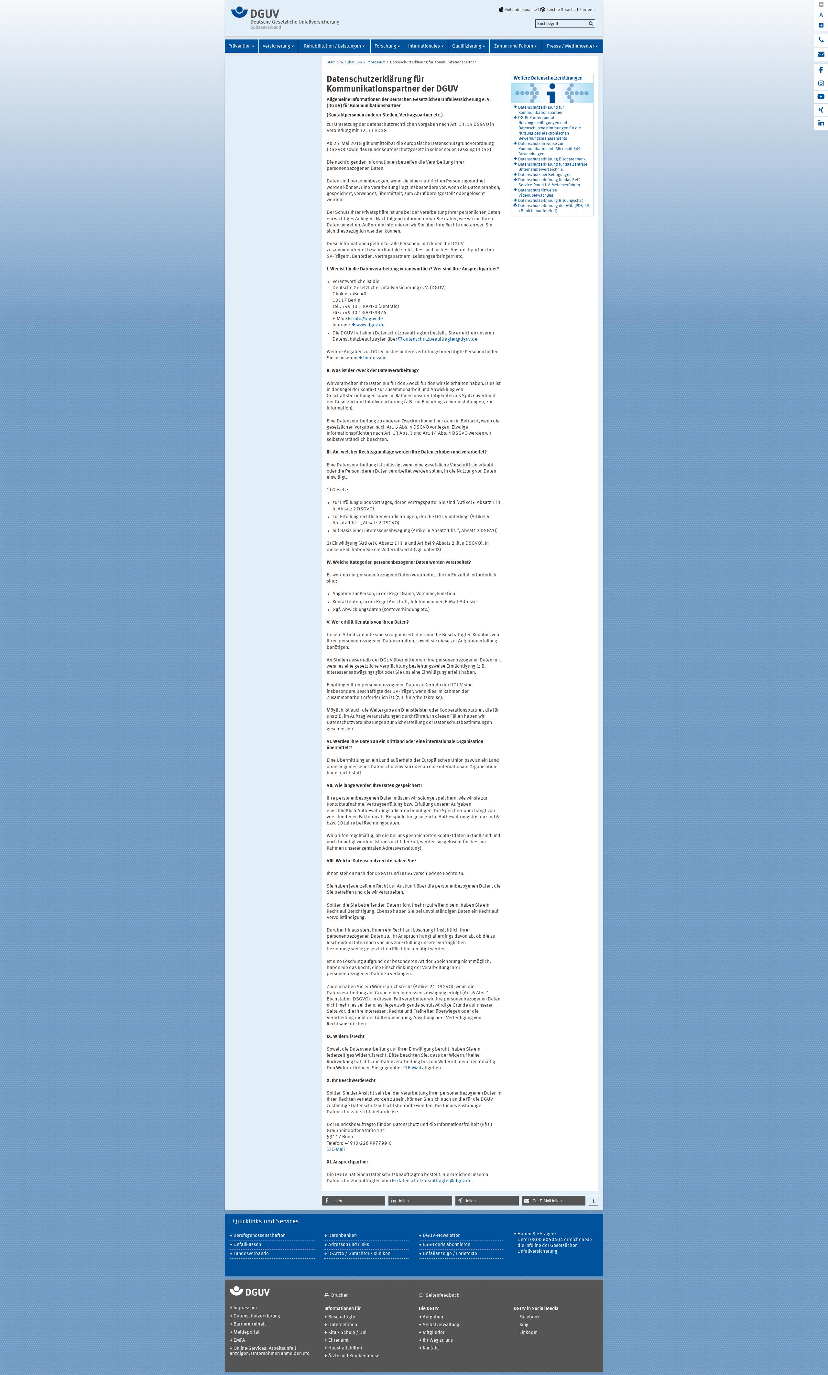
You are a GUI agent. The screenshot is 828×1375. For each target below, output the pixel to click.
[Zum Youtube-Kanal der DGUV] (821, 97)
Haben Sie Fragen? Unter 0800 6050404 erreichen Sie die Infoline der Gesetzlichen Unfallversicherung (555, 1243)
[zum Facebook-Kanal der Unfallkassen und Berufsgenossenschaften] (821, 70)
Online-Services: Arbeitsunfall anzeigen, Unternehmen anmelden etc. (270, 1351)
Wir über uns (351, 62)
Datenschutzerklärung (257, 1316)
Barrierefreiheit (250, 1324)
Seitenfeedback (442, 1295)
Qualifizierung (466, 46)
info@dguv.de (368, 319)
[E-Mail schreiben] (821, 54)
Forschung (385, 46)
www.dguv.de (370, 325)
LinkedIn (528, 1332)
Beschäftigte (341, 1317)
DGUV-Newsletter (441, 1235)
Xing (523, 1325)
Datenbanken (342, 1235)
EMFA (239, 1340)
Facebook (529, 1317)
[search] (565, 23)
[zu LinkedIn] (821, 123)
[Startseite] (285, 18)
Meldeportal (246, 1332)
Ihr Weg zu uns (438, 1340)
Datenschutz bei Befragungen (545, 175)
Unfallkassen (247, 1244)
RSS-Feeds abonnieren (446, 1244)
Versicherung (276, 46)
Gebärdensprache (521, 9)
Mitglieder (433, 1332)
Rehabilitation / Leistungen (332, 46)
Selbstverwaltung (441, 1325)
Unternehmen (342, 1325)
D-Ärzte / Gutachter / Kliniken (359, 1253)
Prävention (239, 46)
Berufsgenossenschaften (260, 1235)
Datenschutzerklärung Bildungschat (550, 201)
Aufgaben (433, 1317)
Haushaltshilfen (345, 1348)
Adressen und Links (348, 1244)
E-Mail (414, 1068)
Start (331, 62)
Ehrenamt (338, 1340)
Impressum (376, 62)
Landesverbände (251, 1253)
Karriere (586, 9)
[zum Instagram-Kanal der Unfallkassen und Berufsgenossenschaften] (821, 83)
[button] (353, 1201)
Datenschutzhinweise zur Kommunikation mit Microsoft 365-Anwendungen (550, 149)
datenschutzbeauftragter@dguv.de (440, 339)
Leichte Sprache (561, 9)
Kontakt (431, 1348)
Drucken (340, 1295)
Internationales (424, 46)
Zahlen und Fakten (513, 46)
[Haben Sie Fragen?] (821, 40)
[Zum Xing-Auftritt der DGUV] (821, 110)
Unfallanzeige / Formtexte (450, 1253)
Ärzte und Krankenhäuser (354, 1356)
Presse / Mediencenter (570, 46)
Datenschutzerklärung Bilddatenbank (552, 159)
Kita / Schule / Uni (347, 1332)
